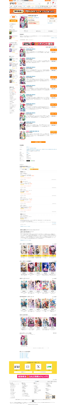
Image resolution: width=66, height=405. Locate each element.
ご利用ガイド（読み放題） (37, 390)
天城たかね (13, 51)
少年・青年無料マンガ (13, 94)
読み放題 (14, 0)
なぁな (54, 293)
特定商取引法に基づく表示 (34, 399)
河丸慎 (45, 311)
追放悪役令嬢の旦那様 (40, 7)
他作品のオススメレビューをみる (26, 240)
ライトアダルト (55, 6)
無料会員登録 (47, 0)
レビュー (18, 0)
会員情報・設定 (24, 386)
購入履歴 (23, 387)
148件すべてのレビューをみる (25, 226)
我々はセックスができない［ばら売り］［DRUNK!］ (14, 50)
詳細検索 (11, 108)
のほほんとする (32, 149)
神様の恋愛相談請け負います (14, 31)
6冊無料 (38, 255)
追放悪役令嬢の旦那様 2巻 (30, 58)
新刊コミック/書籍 (11, 88)
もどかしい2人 (36, 149)
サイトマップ (36, 393)
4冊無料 (24, 255)
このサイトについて (40, 399)
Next (56, 268)
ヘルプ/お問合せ (36, 387)
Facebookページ (48, 389)
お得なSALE (11, 96)
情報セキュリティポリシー (28, 399)
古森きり (32, 16)
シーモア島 (21, 0)
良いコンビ (30, 150)
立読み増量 (31, 255)
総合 (11, 6)
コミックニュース (12, 109)
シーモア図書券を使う (25, 393)
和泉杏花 (13, 66)
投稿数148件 (36, 17)
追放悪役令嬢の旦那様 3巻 (30, 67)
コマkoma (13, 60)
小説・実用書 (41, 6)
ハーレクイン (12, 391)
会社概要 (16, 399)
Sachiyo (51, 293)
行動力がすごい (34, 150)
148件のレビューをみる (31, 167)
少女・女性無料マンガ (13, 93)
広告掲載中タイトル (12, 107)
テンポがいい (40, 149)
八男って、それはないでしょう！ (15, 75)
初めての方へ (11, 26)
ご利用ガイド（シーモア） (37, 389)
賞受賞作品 (11, 101)
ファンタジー (31, 39)
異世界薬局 (13, 70)
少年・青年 (15, 6)
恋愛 (26, 39)
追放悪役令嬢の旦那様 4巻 (30, 76)
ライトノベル (37, 6)
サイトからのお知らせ (25, 395)
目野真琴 (13, 46)
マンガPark (35, 7)
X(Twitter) (47, 390)
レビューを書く (30, 18)
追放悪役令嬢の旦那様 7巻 (30, 103)
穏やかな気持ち (54, 149)
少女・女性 (19, 6)
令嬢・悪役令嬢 (22, 39)
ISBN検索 (44, 399)
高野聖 (13, 71)
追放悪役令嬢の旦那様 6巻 (30, 94)
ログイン (54, 0)
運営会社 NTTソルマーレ (48, 399)
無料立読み (24, 291)
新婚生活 (50, 149)
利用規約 (19, 399)
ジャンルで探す (20, 3)
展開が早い (43, 149)
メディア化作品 (12, 102)
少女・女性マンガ (25, 7)
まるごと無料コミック (12, 92)
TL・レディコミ (13, 387)
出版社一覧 (52, 381)
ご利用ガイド (11, 25)
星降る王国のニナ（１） (24, 257)
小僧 (27, 149)
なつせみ (29, 16)
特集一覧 (11, 103)
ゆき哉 (35, 16)
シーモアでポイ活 (12, 100)
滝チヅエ (29, 293)
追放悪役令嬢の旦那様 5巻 (30, 85)
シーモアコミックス (28, 6)
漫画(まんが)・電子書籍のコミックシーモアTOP (16, 7)
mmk (38, 293)
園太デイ (44, 293)
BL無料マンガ (11, 95)
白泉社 (32, 7)
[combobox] (31, 3)
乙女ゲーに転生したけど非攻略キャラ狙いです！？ (14, 45)
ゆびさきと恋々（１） (45, 257)
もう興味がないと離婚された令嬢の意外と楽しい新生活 (15, 64)
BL (24, 6)
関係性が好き (38, 150)
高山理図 (15, 71)
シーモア (11, 0)
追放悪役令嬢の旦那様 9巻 (30, 122)
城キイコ (54, 311)
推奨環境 (35, 392)
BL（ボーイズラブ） (13, 386)
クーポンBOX (24, 388)
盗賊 (28, 149)
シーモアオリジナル (13, 392)
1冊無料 (53, 255)
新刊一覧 (55, 381)
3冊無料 (45, 255)
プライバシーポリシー (22, 399)
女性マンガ (29, 7)
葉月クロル (46, 293)
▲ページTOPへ (55, 379)
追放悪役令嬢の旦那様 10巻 (32, 131)
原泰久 (13, 81)
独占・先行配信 (13, 393)
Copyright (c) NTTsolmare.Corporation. (33, 404)
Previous (20, 250)
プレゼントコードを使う (25, 394)
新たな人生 (47, 149)
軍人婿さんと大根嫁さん (15, 59)
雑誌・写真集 (46, 6)
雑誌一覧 (49, 381)
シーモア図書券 (12, 110)
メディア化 (50, 6)
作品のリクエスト (36, 391)
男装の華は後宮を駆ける (14, 36)
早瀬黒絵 (51, 311)
